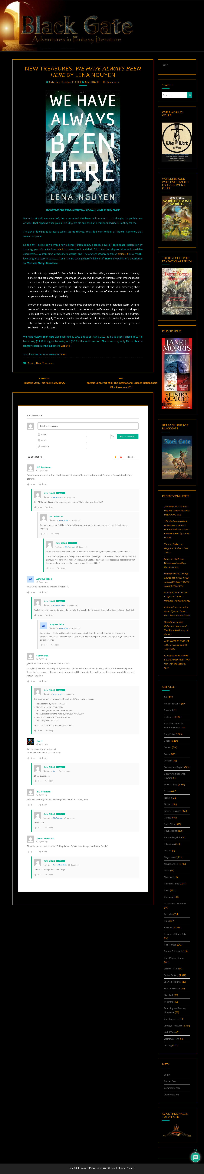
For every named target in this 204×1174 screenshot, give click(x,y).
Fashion (168, 797)
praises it (123, 254)
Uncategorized (171, 1018)
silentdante (57, 694)
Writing (168, 1045)
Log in (167, 1074)
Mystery (168, 876)
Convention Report (174, 767)
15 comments (111, 82)
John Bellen (170, 640)
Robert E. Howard (173, 951)
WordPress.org (171, 1094)
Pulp (166, 920)
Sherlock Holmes (172, 981)
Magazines (169, 857)
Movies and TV (171, 863)
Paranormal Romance (175, 903)
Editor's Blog (170, 784)
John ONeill (92, 82)
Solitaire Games (172, 988)
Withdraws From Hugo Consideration (175, 562)
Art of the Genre (172, 703)
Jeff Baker (169, 506)
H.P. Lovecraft (171, 830)
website (65, 345)
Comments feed (172, 1087)
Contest (168, 760)
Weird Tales (170, 1032)
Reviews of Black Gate (175, 933)
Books (30, 363)
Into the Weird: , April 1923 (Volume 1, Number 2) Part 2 (176, 581)
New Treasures (44, 363)
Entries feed (170, 1081)
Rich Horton (170, 944)
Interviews (169, 843)
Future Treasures (172, 810)
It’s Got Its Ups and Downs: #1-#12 (176, 510)
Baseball (168, 710)
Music (167, 870)
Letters (168, 850)
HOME (165, 65)
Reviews (168, 927)
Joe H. (55, 771)
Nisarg (130, 1167)
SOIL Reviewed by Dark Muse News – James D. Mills (175, 525)
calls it (60, 249)
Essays (167, 791)
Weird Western (171, 1038)
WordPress (109, 1167)
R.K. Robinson (43, 467)
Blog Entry (169, 734)
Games (167, 817)
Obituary (168, 896)
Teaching (168, 1001)
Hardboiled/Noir (172, 837)
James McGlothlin (60, 865)
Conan (167, 753)
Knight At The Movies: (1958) (176, 644)
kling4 (167, 558)
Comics (167, 747)
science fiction (171, 968)
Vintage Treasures (173, 1025)
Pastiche (168, 914)
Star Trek (168, 995)
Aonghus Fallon (59, 605)
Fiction (167, 804)
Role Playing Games (174, 957)
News (167, 890)
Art (165, 696)
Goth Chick (169, 824)
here (62, 354)
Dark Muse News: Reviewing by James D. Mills (176, 533)
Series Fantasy (171, 975)
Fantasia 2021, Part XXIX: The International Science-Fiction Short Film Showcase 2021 (121, 383)
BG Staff (168, 716)
